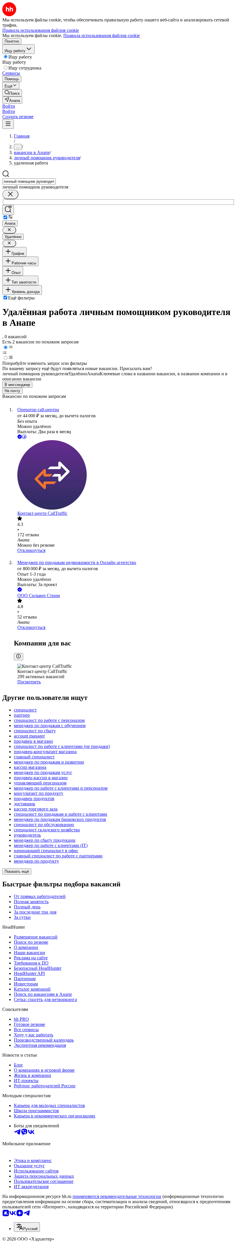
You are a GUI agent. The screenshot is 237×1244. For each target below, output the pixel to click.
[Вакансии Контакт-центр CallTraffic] (124, 475)
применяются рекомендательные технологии (117, 1196)
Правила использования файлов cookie (101, 35)
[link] (12, 92)
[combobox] (29, 181)
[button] (8, 106)
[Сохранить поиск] (8, 210)
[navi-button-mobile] (8, 124)
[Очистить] (10, 194)
